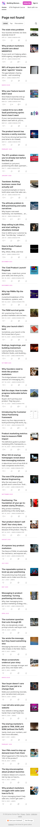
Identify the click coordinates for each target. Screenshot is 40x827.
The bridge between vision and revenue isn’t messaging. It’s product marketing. (13, 378)
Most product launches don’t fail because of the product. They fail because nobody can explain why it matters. (14, 528)
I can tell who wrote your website (13, 706)
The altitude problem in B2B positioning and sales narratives (14, 206)
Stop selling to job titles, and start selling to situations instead (13, 227)
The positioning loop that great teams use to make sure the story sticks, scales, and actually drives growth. (14, 576)
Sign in (35, 3)
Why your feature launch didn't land (13, 92)
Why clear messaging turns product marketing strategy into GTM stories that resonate (14, 602)
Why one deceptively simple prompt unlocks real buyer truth (14, 626)
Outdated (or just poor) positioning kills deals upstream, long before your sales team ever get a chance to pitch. (14, 164)
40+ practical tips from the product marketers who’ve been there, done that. (14, 314)
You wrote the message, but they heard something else (14, 641)
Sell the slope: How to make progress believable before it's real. (14, 393)
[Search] (36, 23)
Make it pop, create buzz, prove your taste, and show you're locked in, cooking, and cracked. (14, 274)
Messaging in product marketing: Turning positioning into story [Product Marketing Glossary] (12, 596)
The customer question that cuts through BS (13, 620)
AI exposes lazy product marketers (13, 546)
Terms (28, 814)
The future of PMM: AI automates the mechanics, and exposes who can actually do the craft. (14, 552)
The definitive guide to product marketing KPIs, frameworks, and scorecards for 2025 (14, 443)
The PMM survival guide (13, 310)
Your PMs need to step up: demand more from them (14, 751)
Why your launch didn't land (13, 327)
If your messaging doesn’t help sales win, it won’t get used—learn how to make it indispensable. (13, 797)
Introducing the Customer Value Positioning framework (14, 414)
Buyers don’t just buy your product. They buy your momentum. (12, 400)
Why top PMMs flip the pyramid (12, 292)
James (12, 580)
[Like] (3, 559)
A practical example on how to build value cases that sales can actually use (14, 191)
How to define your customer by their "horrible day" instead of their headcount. (14, 234)
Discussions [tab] (19, 23)
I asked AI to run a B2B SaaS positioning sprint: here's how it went (13, 112)
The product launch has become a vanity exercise (14, 132)
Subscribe (27, 3)
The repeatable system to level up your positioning (14, 570)
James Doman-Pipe (14, 37)
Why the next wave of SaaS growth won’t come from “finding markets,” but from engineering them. (14, 483)
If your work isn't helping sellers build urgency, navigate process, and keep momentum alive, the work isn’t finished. (14, 55)
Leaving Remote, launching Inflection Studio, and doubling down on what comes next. (13, 352)
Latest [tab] (5, 23)
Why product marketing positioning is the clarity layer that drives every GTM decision (13, 509)
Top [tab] (11, 23)
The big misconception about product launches (13, 770)
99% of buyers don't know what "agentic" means (14, 68)
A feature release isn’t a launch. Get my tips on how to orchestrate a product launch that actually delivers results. (14, 776)
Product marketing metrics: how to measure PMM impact (15, 436)
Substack (11, 824)
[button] (4, 7)
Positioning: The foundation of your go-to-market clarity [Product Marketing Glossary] (14, 503)
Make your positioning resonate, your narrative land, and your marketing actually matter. (14, 693)
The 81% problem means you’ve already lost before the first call (14, 158)
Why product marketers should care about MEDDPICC (13, 48)
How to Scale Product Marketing (12, 247)
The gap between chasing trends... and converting (11, 74)
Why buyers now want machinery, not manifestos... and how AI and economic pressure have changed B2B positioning (14, 212)
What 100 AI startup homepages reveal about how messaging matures (13, 457)
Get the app (29, 820)
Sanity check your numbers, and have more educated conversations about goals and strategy (14, 733)
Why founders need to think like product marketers (12, 371)
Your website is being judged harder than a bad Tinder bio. (13, 712)
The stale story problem (13, 30)
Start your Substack (15, 820)
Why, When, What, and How (12, 252)
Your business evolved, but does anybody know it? (14, 33)
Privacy (23, 814)
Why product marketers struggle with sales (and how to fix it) (13, 790)
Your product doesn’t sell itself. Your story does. (13, 523)
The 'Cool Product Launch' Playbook (14, 269)
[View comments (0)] (11, 40)
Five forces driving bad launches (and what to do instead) (14, 138)
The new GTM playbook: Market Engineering (13, 477)
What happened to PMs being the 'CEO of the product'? (14, 757)
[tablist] (13, 23)
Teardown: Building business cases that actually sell (11, 184)
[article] (20, 35)
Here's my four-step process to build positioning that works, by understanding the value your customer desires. (14, 421)
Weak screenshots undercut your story (11, 661)
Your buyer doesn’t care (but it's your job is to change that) (13, 686)
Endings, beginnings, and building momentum (13, 346)
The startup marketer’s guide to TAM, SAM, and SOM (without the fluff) (13, 726)
